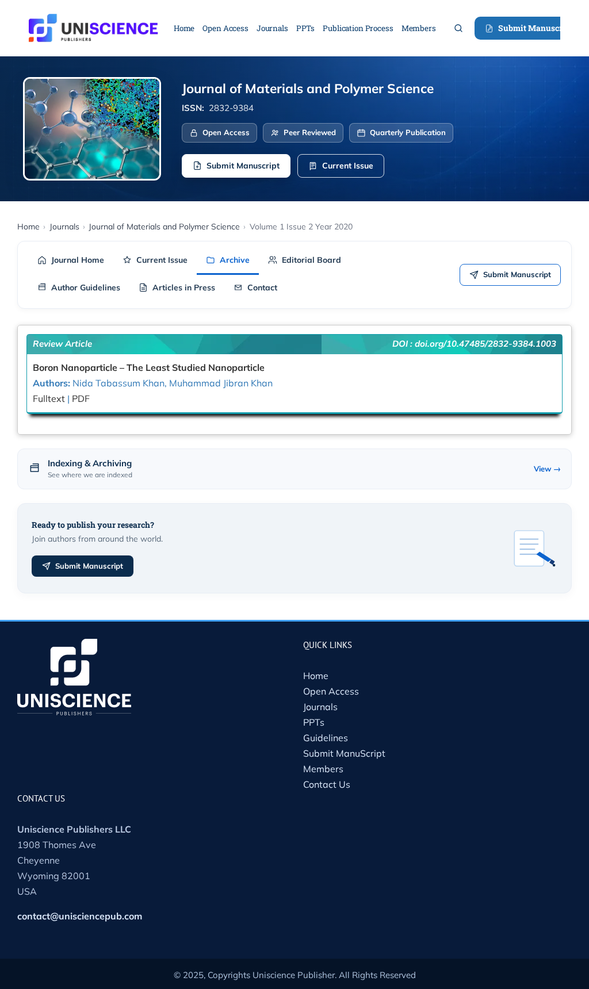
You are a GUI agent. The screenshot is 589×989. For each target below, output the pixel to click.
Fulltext (49, 398)
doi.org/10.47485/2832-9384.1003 (485, 343)
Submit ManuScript (344, 753)
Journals (320, 706)
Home (315, 675)
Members (323, 769)
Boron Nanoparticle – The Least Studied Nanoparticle (149, 367)
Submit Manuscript (535, 27)
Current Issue (347, 165)
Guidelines (325, 737)
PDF (81, 398)
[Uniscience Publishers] (93, 21)
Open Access (331, 691)
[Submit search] (458, 28)
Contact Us (326, 784)
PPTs (313, 722)
